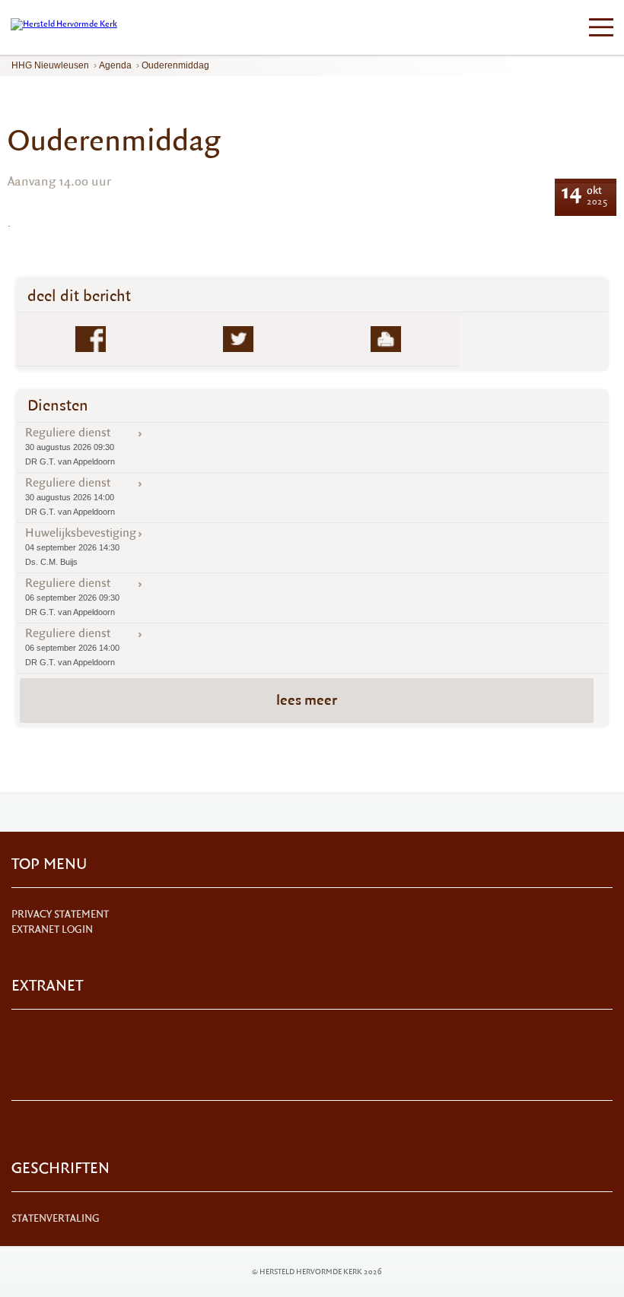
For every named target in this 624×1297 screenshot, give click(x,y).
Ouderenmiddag (175, 65)
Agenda (115, 65)
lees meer (306, 700)
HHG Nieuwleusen (50, 65)
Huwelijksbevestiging (80, 545)
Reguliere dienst (70, 445)
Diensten (57, 405)
